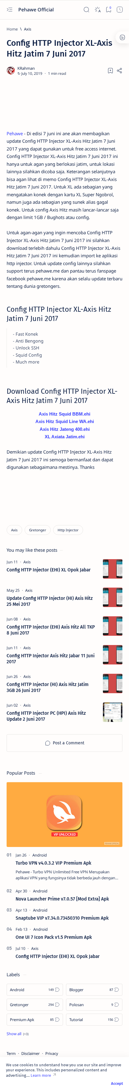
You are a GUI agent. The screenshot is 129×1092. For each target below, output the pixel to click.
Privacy (51, 1053)
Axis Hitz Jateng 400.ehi (65, 429)
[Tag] (27, 562)
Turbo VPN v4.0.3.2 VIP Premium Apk (53, 863)
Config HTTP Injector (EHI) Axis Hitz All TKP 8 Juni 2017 (51, 630)
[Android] (39, 855)
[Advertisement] (64, 103)
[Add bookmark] (110, 71)
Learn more (41, 1075)
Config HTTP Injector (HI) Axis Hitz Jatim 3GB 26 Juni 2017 (47, 687)
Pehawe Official (36, 9)
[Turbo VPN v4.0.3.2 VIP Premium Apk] (64, 814)
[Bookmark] (108, 9)
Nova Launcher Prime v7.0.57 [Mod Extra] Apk (62, 899)
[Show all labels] (17, 1034)
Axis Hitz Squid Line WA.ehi (64, 421)
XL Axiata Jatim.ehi (65, 436)
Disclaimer (30, 1053)
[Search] (86, 9)
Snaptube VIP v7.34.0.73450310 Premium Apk (62, 918)
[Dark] (97, 9)
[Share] (119, 71)
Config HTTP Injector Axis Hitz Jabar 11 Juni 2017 (50, 658)
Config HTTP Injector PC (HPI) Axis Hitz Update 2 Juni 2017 (46, 716)
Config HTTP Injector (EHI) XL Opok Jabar (49, 570)
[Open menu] (9, 9)
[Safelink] (119, 9)
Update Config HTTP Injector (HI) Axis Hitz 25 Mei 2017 (50, 601)
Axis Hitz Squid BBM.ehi (64, 413)
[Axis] (14, 530)
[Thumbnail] (112, 569)
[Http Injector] (68, 530)
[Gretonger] (38, 530)
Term (11, 1053)
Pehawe (15, 133)
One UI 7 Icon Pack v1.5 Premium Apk (54, 937)
